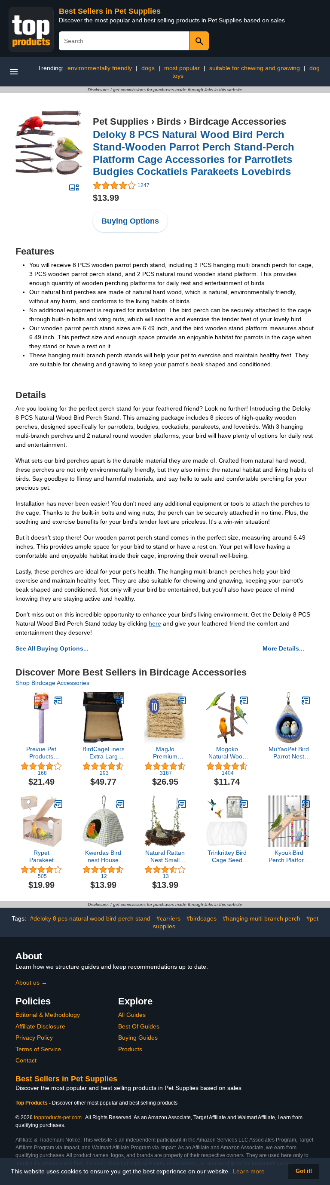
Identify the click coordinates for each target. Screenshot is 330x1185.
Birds (169, 121)
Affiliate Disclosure (40, 1026)
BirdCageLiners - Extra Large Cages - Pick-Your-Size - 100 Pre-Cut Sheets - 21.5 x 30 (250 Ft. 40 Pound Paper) (103, 753)
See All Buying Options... (52, 648)
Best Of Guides (138, 1026)
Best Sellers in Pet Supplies (110, 11)
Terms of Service (38, 1049)
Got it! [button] (304, 1171)
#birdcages (201, 918)
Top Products (32, 1103)
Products (130, 1049)
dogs (148, 67)
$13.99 (106, 198)
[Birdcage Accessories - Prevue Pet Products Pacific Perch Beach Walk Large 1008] (58, 700)
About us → (31, 982)
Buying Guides (138, 1037)
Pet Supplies (121, 121)
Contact (26, 1060)
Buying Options (130, 221)
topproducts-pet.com (58, 1117)
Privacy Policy (34, 1037)
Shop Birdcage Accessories (52, 682)
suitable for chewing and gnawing (254, 67)
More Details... (283, 648)
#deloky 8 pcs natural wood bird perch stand (90, 918)
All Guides (132, 1014)
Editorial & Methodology (47, 1014)
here (155, 623)
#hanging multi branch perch (261, 918)
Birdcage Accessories (237, 121)
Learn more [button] (249, 1171)
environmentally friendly (99, 67)
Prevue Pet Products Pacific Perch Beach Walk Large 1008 (41, 753)
